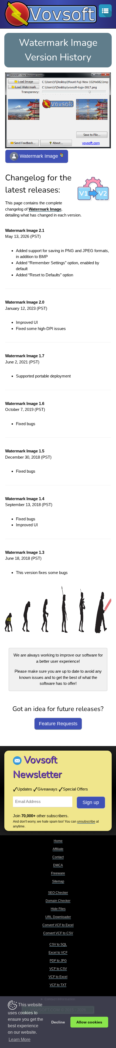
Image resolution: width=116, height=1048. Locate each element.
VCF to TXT (58, 985)
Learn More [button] (19, 1039)
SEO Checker (58, 893)
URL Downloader (58, 917)
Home (58, 841)
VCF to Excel (58, 977)
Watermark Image (38, 156)
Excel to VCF (58, 952)
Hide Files (58, 909)
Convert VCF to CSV (58, 933)
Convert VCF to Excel (58, 925)
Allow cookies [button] (89, 1022)
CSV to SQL (58, 944)
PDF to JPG (58, 961)
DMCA (58, 865)
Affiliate (58, 849)
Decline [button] (58, 1022)
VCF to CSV (58, 969)
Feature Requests (58, 723)
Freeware (58, 873)
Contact (58, 857)
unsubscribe (86, 821)
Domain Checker (58, 901)
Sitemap (58, 881)
